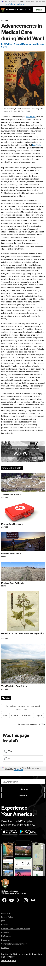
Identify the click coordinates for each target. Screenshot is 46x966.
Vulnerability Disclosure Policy (14, 944)
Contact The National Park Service (15, 928)
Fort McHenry (38, 145)
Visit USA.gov (8, 960)
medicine (26, 715)
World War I (30, 117)
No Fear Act (6, 936)
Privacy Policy (7, 917)
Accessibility (6, 913)
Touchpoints (18, 769)
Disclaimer (5, 940)
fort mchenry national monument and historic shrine (23, 708)
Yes (10, 751)
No (9, 758)
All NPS (23, 795)
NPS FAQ (5, 932)
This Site (23, 789)
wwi (5, 715)
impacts (14, 715)
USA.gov (5, 948)
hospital (38, 715)
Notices (4, 925)
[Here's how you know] (23, 3)
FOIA (3, 921)
